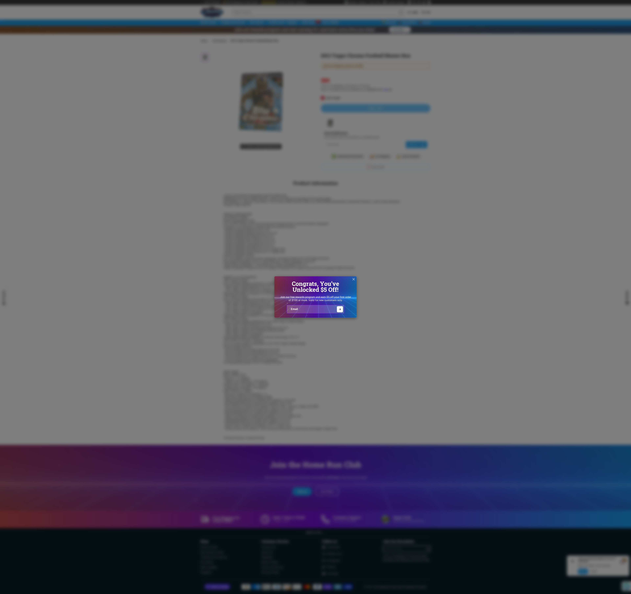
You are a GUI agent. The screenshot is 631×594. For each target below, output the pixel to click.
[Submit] (340, 309)
